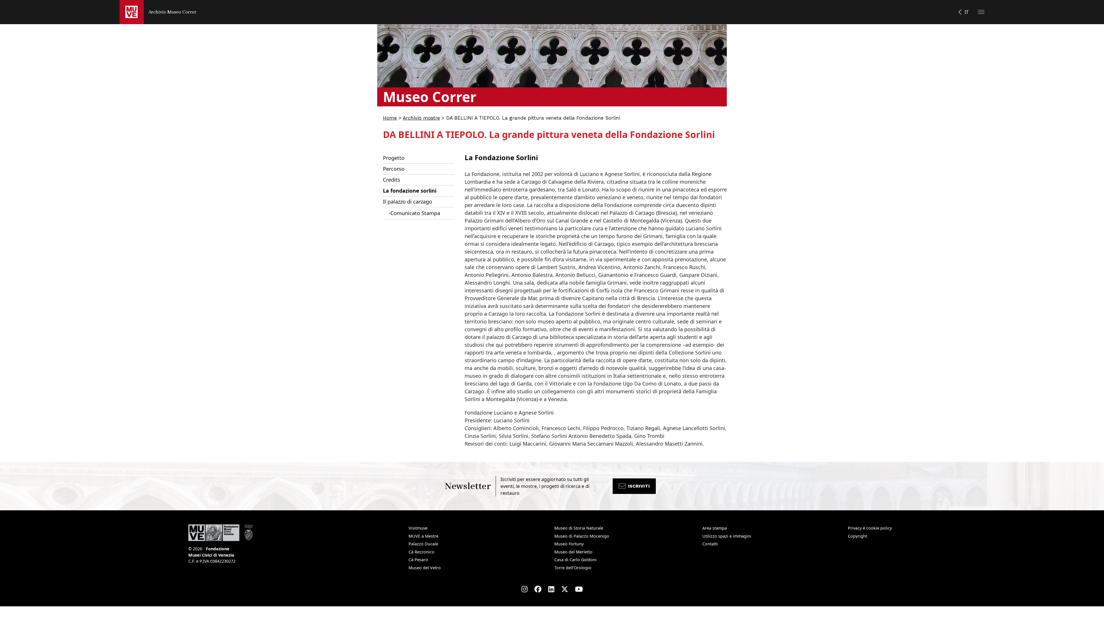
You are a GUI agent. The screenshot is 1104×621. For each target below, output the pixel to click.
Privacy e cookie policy (870, 528)
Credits (391, 179)
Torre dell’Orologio (572, 567)
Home (390, 118)
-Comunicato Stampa (414, 213)
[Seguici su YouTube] (579, 589)
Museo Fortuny (569, 544)
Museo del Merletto (573, 552)
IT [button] (967, 12)
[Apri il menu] (981, 12)
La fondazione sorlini (409, 190)
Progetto (394, 157)
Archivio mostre (421, 118)
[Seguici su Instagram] (525, 589)
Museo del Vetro (425, 567)
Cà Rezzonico (421, 552)
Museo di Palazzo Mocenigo (581, 536)
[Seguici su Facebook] (537, 589)
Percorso (394, 168)
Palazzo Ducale (423, 544)
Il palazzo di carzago (407, 201)
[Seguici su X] (564, 589)
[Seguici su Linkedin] (551, 589)
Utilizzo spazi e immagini (726, 536)
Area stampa (714, 528)
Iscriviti (639, 486)
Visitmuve (418, 528)
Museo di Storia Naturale (578, 528)
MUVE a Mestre (423, 536)
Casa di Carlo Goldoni (575, 559)
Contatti (710, 544)
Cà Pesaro (418, 559)
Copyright (857, 536)
